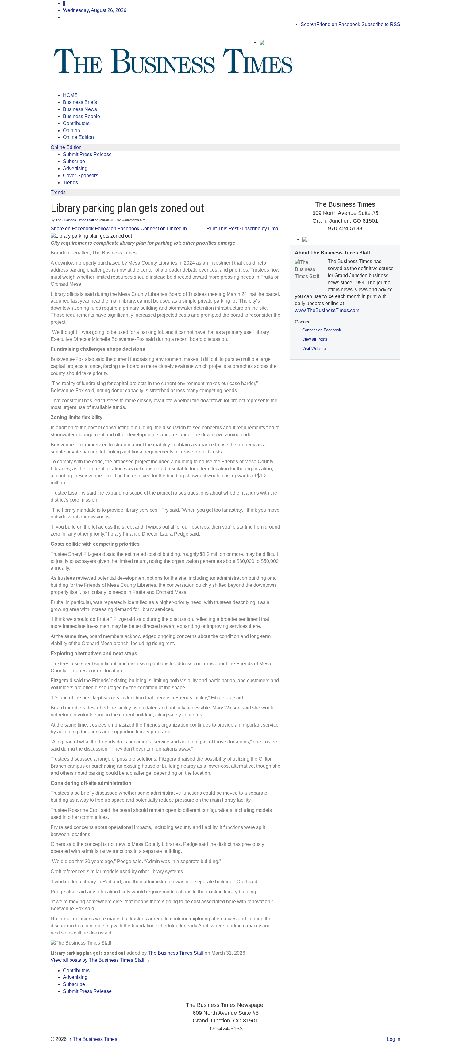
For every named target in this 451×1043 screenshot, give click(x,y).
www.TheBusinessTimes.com (327, 310)
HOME (70, 95)
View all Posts (315, 339)
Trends (70, 182)
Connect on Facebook (321, 330)
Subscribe (74, 161)
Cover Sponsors (80, 175)
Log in (393, 1039)
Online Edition (78, 137)
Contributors (76, 123)
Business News (80, 109)
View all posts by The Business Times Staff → (100, 960)
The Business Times (93, 1039)
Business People (81, 116)
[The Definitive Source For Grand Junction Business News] (121, 61)
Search (308, 24)
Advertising (75, 168)
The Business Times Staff (75, 220)
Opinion (71, 130)
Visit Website (314, 348)
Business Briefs (80, 102)
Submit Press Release (87, 154)
